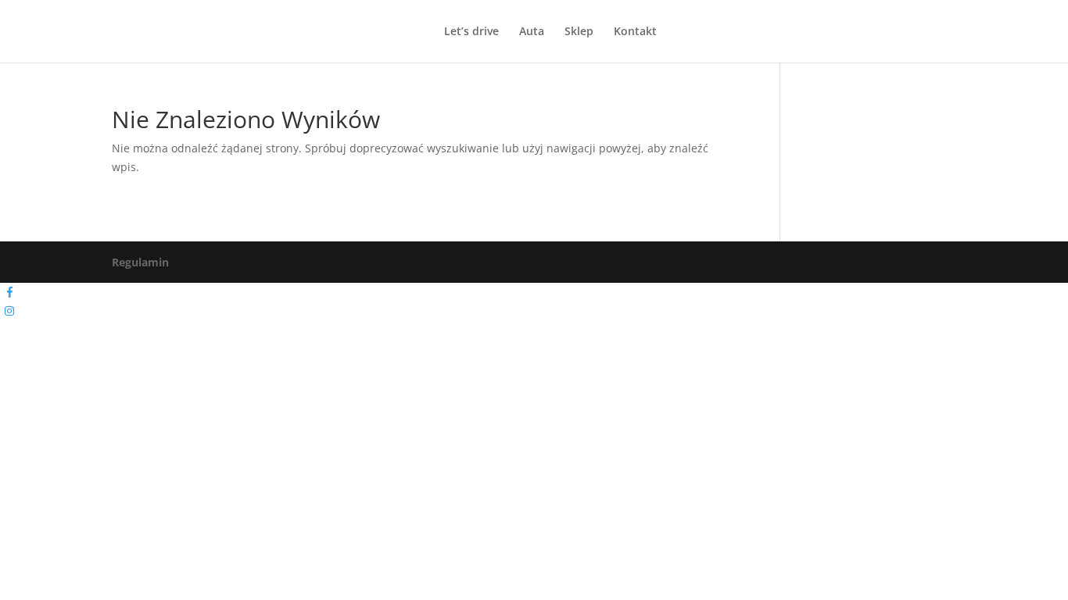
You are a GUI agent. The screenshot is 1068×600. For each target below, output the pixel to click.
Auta (531, 32)
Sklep (578, 32)
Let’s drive (471, 32)
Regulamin (140, 262)
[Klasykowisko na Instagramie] (9, 311)
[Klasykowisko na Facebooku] (9, 292)
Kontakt (635, 32)
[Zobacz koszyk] (49, 31)
